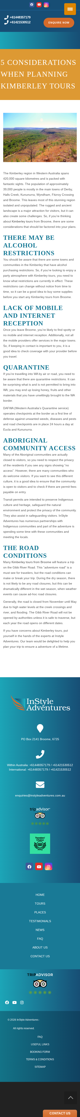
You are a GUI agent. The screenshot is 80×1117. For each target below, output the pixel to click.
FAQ (40, 938)
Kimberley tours (22, 221)
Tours (40, 903)
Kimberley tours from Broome (31, 562)
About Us (40, 947)
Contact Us (40, 956)
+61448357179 (20, 17)
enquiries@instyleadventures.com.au (40, 795)
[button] (59, 23)
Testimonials (40, 921)
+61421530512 (20, 22)
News (40, 930)
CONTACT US (59, 1113)
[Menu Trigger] (70, 9)
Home (40, 894)
